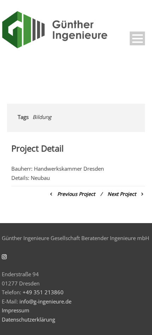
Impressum (15, 310)
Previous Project (76, 194)
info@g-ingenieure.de (45, 301)
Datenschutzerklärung (28, 319)
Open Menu (137, 38)
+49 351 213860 (43, 292)
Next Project (121, 194)
